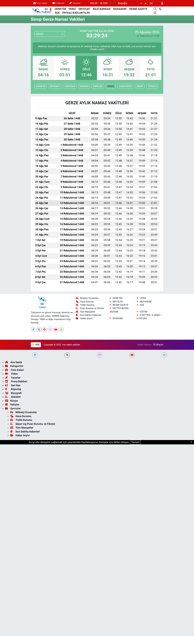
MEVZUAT (84, 8)
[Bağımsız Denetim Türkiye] (42, 10)
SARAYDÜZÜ (125, 86)
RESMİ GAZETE (138, 8)
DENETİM (60, 8)
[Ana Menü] (155, 13)
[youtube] (132, 355)
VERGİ (72, 8)
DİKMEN (84, 86)
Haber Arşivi (86, 318)
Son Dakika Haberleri (90, 315)
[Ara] (155, 9)
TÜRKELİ (152, 86)
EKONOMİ (118, 318)
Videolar (60, 3)
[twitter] (67, 355)
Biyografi (16, 393)
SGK (57, 12)
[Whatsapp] (61, 329)
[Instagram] (50, 329)
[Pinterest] (44, 329)
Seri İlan (15, 385)
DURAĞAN (70, 86)
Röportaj (15, 389)
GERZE (110, 86)
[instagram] (99, 355)
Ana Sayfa (16, 362)
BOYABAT (55, 86)
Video (14, 373)
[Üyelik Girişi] (160, 3)
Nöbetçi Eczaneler (89, 298)
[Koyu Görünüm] (160, 9)
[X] (38, 329)
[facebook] (35, 355)
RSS (37, 344)
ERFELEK (97, 86)
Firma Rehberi (18, 381)
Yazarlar (76, 3)
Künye (14, 400)
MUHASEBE (120, 8)
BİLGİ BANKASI (101, 8)
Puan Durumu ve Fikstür (92, 308)
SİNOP (140, 86)
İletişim (14, 404)
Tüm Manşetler (87, 311)
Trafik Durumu (87, 305)
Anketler (15, 396)
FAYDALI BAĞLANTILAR (76, 12)
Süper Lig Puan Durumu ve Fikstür (35, 423)
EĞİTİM (143, 311)
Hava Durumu (87, 301)
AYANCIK (40, 86)
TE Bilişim (158, 344)
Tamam (135, 442)
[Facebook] (33, 329)
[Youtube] (55, 329)
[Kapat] (192, 442)
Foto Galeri (41, 3)
